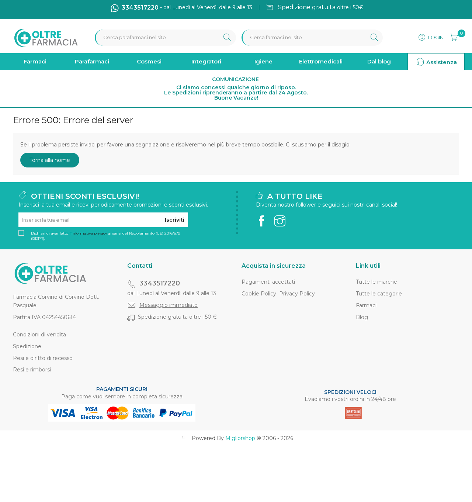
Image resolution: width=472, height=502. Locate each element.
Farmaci (35, 61)
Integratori (206, 61)
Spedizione (27, 346)
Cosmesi (149, 61)
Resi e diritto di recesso (43, 358)
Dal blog (379, 61)
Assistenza (441, 62)
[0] (451, 35)
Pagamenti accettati (268, 281)
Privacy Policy (297, 293)
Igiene (263, 61)
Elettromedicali (321, 61)
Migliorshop (240, 438)
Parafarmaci (92, 61)
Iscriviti (174, 220)
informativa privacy (89, 233)
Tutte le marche (376, 281)
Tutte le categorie (379, 293)
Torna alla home (50, 160)
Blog (362, 317)
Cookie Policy (259, 293)
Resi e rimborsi (32, 369)
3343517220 (159, 283)
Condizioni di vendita (39, 334)
